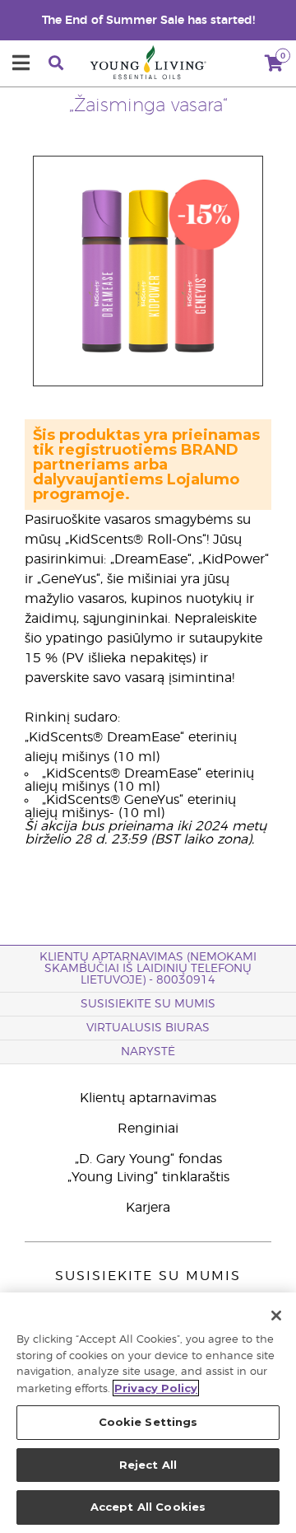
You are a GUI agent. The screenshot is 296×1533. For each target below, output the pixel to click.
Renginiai (148, 1128)
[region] (148, 1412)
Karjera (148, 1207)
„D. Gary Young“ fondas (148, 1159)
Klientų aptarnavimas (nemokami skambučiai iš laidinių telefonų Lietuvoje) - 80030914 (148, 968)
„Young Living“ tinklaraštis (148, 1177)
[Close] (276, 1315)
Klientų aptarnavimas (148, 1098)
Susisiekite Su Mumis (148, 1004)
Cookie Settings (148, 1421)
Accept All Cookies (148, 1506)
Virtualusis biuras (148, 1028)
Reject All (148, 1464)
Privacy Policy (155, 1388)
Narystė (148, 1052)
